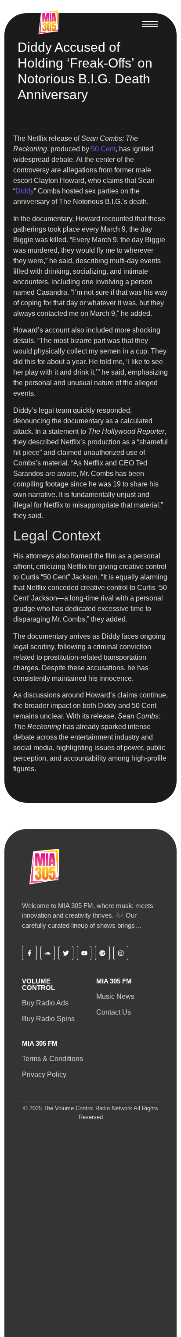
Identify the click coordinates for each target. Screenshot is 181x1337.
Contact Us (113, 1012)
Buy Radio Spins (48, 1018)
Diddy (24, 191)
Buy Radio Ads (45, 1003)
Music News (115, 996)
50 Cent (103, 149)
